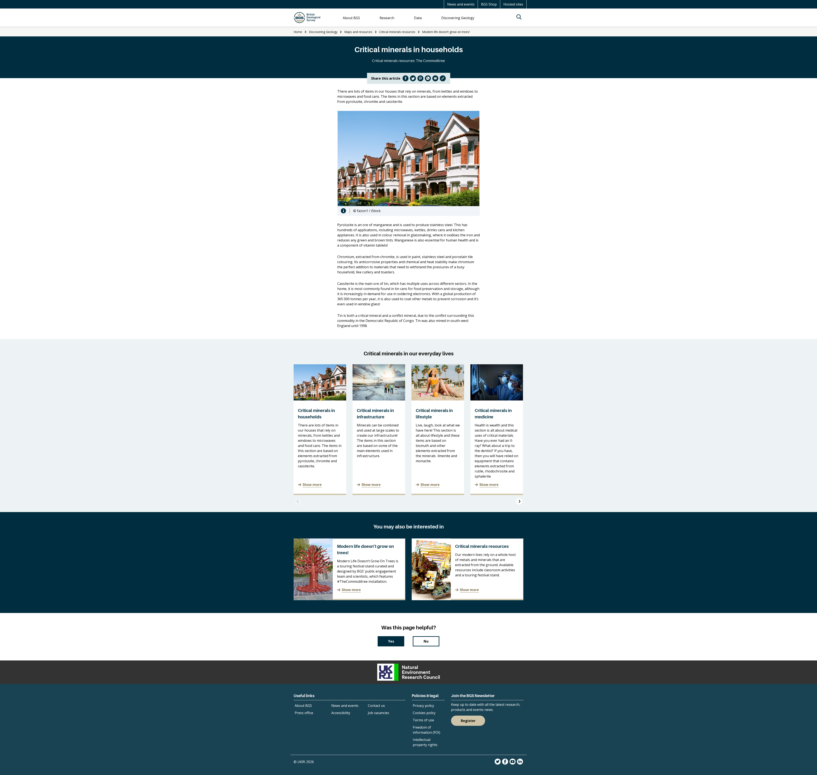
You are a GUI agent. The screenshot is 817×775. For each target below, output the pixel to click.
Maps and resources (358, 32)
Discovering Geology (323, 32)
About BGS (303, 705)
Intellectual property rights (425, 742)
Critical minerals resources (397, 32)
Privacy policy (423, 705)
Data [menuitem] (418, 18)
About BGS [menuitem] (351, 18)
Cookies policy (424, 712)
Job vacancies (378, 712)
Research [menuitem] (387, 18)
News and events (460, 4)
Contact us (376, 705)
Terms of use (423, 720)
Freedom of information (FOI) (426, 730)
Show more (312, 484)
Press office (304, 712)
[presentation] (298, 501)
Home (298, 32)
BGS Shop (489, 4)
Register (468, 720)
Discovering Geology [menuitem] (457, 18)
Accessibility (340, 712)
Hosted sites (513, 4)
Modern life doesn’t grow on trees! (446, 32)
